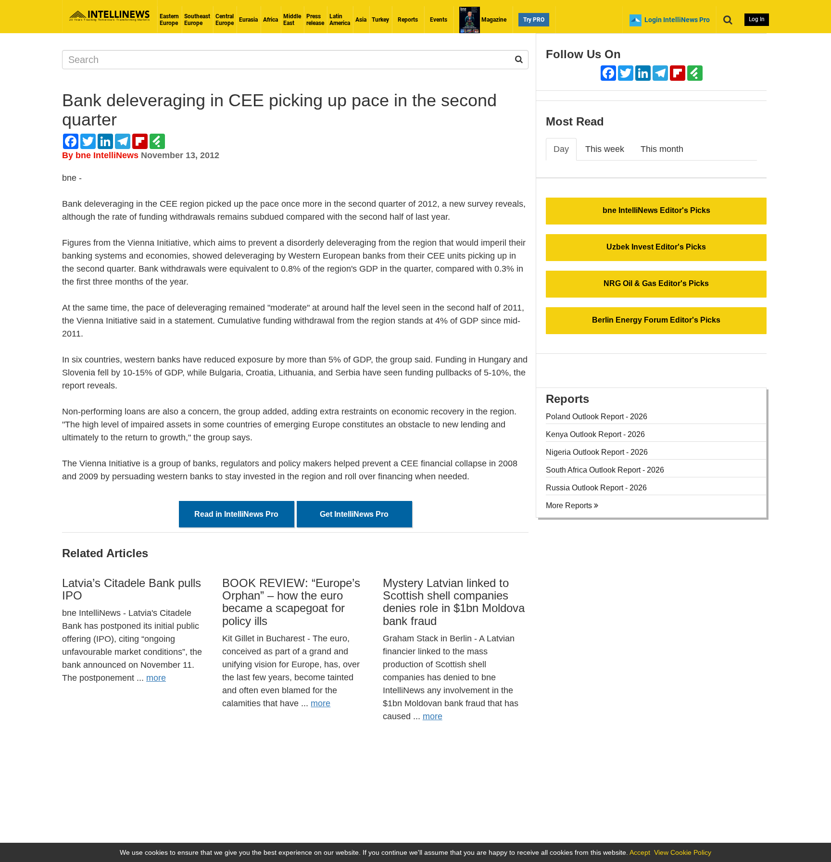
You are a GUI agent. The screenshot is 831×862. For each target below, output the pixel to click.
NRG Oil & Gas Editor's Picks (656, 283)
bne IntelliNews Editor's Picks (656, 210)
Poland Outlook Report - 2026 (596, 416)
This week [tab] (604, 149)
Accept (640, 852)
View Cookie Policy (682, 852)
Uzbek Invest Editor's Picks (656, 247)
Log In (757, 19)
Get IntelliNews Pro (354, 514)
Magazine (493, 19)
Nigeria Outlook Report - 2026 (597, 452)
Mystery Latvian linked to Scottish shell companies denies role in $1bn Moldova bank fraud (454, 601)
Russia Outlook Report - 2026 (596, 488)
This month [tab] (662, 149)
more (156, 678)
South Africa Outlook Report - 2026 (605, 470)
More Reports (570, 505)
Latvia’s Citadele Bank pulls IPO (131, 589)
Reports (408, 19)
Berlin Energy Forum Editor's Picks (656, 320)
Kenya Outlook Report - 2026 (595, 434)
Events (438, 19)
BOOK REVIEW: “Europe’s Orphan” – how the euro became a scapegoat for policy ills (291, 601)
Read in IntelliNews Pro (236, 514)
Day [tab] (561, 149)
